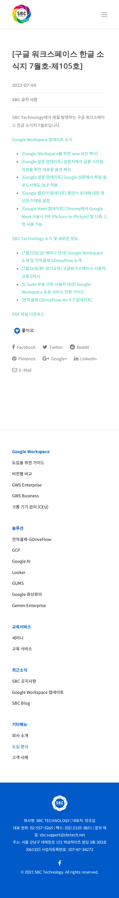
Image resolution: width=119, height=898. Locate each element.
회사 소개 (20, 735)
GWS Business (25, 496)
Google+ (58, 359)
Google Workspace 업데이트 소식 (42, 139)
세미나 (17, 638)
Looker (18, 572)
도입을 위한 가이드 (28, 463)
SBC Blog (21, 703)
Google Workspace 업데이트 (38, 692)
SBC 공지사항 (24, 681)
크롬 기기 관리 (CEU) (30, 507)
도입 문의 (20, 746)
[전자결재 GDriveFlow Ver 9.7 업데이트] (57, 300)
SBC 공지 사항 (24, 99)
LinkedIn (88, 359)
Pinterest (26, 359)
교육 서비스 (22, 649)
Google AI (21, 561)
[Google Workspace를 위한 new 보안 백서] (60, 153)
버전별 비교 (22, 474)
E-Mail (24, 370)
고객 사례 (20, 757)
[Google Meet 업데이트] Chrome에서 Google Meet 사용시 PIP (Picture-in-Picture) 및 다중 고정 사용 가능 (64, 216)
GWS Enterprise (27, 485)
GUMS (18, 583)
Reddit (82, 347)
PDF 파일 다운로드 (28, 314)
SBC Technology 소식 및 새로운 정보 (45, 238)
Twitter (55, 347)
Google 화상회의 (27, 594)
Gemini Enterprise (29, 605)
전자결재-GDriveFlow (31, 539)
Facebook (26, 347)
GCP (16, 550)
